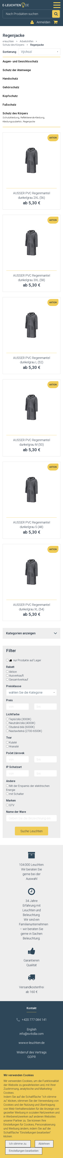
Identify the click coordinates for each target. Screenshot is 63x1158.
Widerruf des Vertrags (32, 1052)
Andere (10, 781)
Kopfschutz (10, 96)
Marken (11, 800)
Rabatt (10, 667)
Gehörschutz (11, 87)
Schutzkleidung (11, 117)
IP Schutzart (14, 767)
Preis (9, 700)
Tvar (9, 737)
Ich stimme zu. (18, 1143)
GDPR (31, 1057)
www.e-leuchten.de (32, 1043)
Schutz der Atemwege (17, 70)
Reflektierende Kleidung (32, 117)
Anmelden (43, 22)
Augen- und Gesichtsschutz (20, 61)
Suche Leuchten (31, 831)
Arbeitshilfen (26, 41)
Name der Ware (16, 811)
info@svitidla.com (31, 1034)
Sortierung (9, 52)
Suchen (56, 14)
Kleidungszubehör (12, 121)
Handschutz (10, 78)
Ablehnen (44, 1143)
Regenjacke (29, 121)
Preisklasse (13, 686)
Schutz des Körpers (13, 44)
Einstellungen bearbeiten (23, 1150)
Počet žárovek (15, 753)
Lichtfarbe (12, 714)
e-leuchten (8, 41)
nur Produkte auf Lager (27, 660)
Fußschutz (9, 104)
